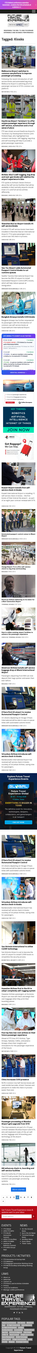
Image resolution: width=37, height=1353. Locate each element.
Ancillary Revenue (7, 1330)
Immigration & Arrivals (10, 288)
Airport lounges (14, 1335)
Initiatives (5, 91)
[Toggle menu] (33, 11)
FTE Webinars (8, 1261)
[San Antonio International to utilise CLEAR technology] (18, 932)
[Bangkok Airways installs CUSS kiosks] (18, 303)
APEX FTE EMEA (8, 1241)
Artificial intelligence (16, 1332)
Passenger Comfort (22, 1342)
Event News (26, 1241)
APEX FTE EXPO (8, 1231)
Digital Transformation (9, 1323)
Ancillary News (27, 1239)
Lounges (20, 1327)
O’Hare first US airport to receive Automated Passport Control (16, 713)
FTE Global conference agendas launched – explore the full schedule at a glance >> (16, 5)
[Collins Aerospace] (18, 392)
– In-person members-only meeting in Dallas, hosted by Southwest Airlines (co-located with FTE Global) (18, 364)
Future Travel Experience (22, 1349)
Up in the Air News (28, 1233)
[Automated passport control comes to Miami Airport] (18, 520)
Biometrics (6, 960)
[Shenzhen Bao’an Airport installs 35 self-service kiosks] (18, 209)
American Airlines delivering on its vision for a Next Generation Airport (18, 600)
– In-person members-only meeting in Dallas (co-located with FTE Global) (18, 355)
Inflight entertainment (19, 1339)
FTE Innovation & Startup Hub (14, 1259)
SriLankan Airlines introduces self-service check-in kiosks (17, 755)
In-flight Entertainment (9, 1327)
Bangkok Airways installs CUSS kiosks (18, 316)
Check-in (11, 146)
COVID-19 (5, 1335)
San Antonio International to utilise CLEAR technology (17, 947)
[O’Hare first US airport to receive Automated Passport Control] (18, 698)
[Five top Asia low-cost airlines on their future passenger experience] (18, 1019)
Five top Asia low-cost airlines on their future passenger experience (18, 1034)
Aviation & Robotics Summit (9, 1244)
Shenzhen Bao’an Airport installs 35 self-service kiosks (17, 224)
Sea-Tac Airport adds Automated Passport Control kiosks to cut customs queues (16, 270)
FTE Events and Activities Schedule (16, 1283)
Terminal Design (8, 604)
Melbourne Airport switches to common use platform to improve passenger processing (17, 73)
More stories (18, 1189)
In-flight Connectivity (13, 1325)
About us (6, 1277)
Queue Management (8, 1337)
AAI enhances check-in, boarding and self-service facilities (18, 1169)
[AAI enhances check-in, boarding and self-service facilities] (18, 1154)
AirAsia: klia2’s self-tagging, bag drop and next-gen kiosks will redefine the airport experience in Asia (18, 177)
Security (13, 960)
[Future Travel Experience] (18, 21)
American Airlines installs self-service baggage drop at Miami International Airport (18, 670)
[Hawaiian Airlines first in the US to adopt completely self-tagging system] (18, 974)
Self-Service (21, 1323)
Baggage (5, 146)
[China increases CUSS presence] (18, 1065)
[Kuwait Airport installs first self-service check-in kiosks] (18, 473)
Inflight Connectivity (27, 1335)
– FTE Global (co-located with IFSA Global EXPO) (17, 343)
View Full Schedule (17, 372)
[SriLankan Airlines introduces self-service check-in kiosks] (18, 740)
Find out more (18, 822)
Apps (3, 1325)
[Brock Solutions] (18, 446)
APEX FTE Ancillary (10, 1239)
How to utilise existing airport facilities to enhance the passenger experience (17, 633)
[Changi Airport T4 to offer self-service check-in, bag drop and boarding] (18, 553)
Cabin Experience (27, 1325)
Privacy (6, 1286)
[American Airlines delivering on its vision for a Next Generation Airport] (18, 586)
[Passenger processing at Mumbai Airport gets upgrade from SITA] (18, 1107)
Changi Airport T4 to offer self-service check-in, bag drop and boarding (16, 568)
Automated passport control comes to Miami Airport (18, 535)
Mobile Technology (21, 1337)
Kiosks (30, 1339)
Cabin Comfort (6, 1339)
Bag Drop (5, 1332)
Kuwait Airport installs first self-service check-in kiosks (16, 488)
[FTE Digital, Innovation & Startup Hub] (18, 419)
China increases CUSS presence (15, 1079)
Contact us (7, 1281)
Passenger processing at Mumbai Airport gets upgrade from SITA (16, 1122)
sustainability (18, 1330)
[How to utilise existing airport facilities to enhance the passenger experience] (18, 618)
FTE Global (7, 1229)
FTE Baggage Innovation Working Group (18, 1263)
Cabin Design (27, 1332)
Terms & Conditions (10, 1288)
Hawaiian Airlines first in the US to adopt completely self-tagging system (18, 989)
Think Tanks (26, 1243)
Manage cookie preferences (13, 1290)
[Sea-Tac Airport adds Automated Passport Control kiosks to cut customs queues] (18, 254)
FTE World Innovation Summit (7, 1235)
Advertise (6, 1279)
